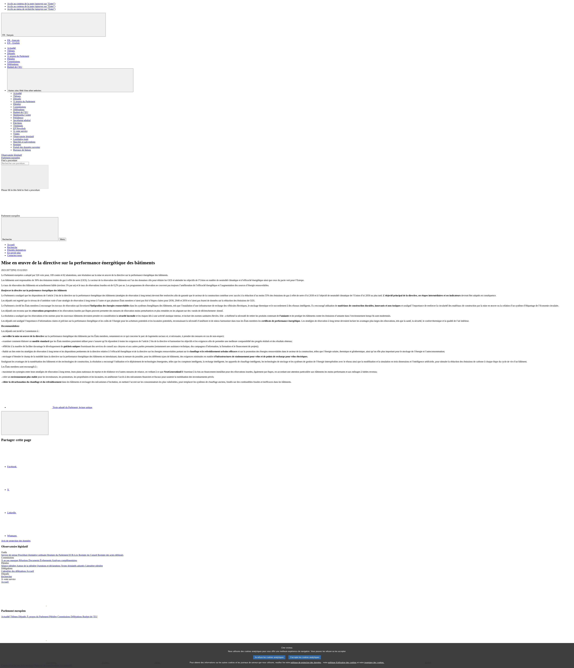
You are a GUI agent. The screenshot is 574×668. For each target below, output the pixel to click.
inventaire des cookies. (374, 662)
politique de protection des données (306, 662)
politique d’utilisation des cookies (342, 662)
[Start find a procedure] (24, 177)
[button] (46, 605)
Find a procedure (9, 160)
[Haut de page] (24, 423)
